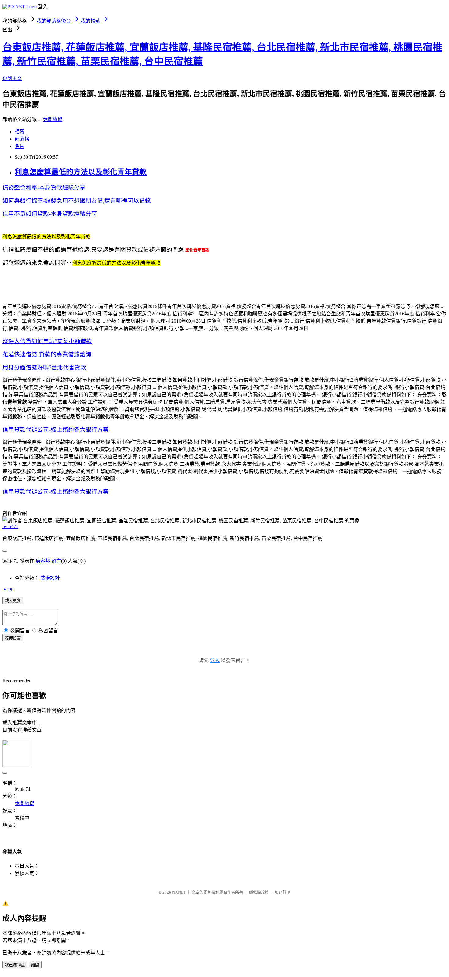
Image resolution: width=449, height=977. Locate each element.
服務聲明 (282, 892)
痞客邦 (42, 561)
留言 (56, 561)
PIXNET (179, 892)
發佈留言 (13, 638)
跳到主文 (12, 78)
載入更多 (13, 600)
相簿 (19, 131)
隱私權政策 (259, 892)
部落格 (22, 138)
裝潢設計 (50, 578)
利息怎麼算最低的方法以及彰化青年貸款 (81, 172)
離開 (35, 965)
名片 (19, 146)
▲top (7, 588)
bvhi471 (10, 526)
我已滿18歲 (15, 965)
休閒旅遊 (52, 119)
